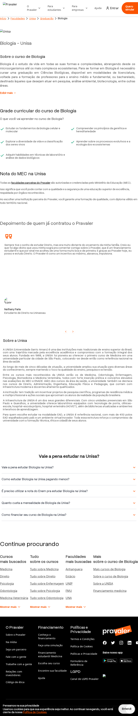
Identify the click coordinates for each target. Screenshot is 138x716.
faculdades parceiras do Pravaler (30, 182)
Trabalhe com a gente (19, 664)
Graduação (47, 18)
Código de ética (15, 682)
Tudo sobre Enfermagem (47, 584)
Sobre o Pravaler (16, 634)
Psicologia (7, 584)
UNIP (69, 584)
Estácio (70, 576)
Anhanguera (74, 569)
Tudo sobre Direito (43, 576)
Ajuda (98, 8)
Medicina (6, 569)
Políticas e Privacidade (83, 653)
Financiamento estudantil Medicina (50, 654)
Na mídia (11, 642)
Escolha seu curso (49, 663)
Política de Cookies (81, 646)
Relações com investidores (14, 673)
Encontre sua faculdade (52, 670)
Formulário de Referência (78, 662)
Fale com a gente (16, 656)
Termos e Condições (82, 639)
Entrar (114, 8)
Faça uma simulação (50, 645)
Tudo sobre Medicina (44, 569)
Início (3, 18)
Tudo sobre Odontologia (46, 598)
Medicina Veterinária (14, 598)
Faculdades (18, 18)
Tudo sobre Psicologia (45, 591)
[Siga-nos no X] (113, 643)
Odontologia (8, 591)
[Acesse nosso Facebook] (105, 643)
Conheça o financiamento (46, 636)
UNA (69, 598)
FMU (69, 591)
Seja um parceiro (16, 649)
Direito (4, 576)
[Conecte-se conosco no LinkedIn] (130, 643)
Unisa (32, 18)
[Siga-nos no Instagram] (121, 643)
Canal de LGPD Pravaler (84, 679)
